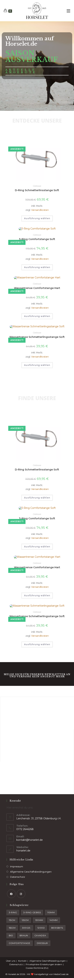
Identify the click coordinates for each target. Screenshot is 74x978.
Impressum (16, 866)
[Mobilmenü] (68, 11)
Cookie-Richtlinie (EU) (37, 968)
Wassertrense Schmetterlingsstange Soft (37, 337)
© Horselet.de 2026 (15, 974)
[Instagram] (21, 893)
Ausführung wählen (37, 218)
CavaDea (40, 935)
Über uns (10, 960)
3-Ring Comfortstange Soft (37, 239)
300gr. (26, 927)
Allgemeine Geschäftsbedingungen (31, 871)
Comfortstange (19, 943)
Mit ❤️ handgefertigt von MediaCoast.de (47, 974)
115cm (12, 920)
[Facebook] (11, 893)
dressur (42, 943)
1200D (41, 927)
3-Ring (13, 912)
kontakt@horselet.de (29, 839)
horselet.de (23, 850)
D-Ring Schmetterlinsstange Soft (37, 190)
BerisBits (57, 927)
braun (24, 935)
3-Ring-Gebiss (32, 912)
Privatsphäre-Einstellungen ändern (44, 964)
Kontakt (22, 960)
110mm (51, 912)
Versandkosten (40, 210)
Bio (11, 935)
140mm (54, 920)
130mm (39, 920)
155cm (12, 927)
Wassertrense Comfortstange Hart (37, 288)
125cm (25, 920)
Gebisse (37, 186)
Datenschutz (17, 876)
